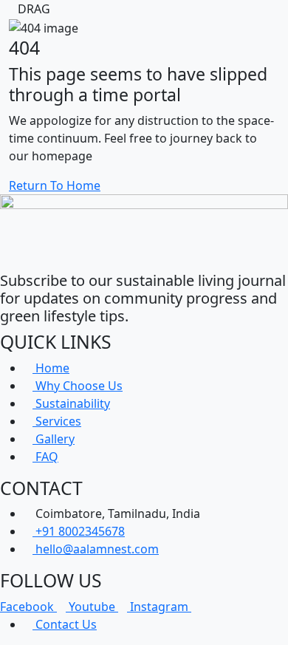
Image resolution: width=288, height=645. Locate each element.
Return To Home (54, 185)
